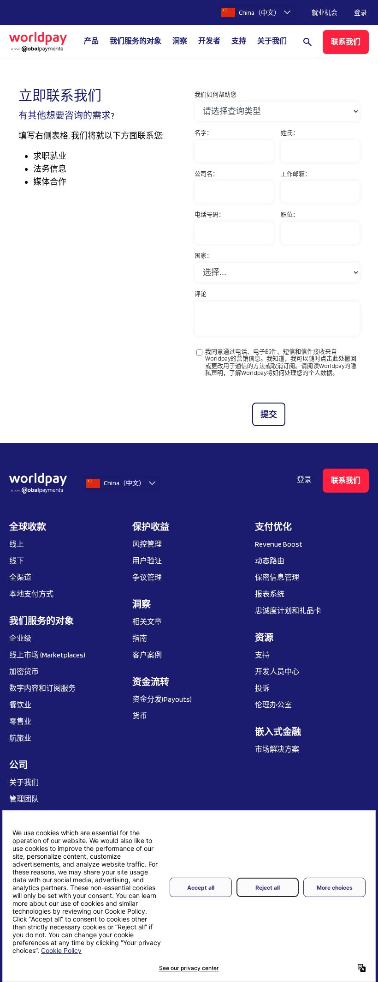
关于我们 (24, 782)
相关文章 (147, 621)
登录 (360, 12)
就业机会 (324, 12)
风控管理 (147, 544)
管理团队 (24, 799)
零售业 (20, 721)
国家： (204, 255)
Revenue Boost (278, 544)
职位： (290, 214)
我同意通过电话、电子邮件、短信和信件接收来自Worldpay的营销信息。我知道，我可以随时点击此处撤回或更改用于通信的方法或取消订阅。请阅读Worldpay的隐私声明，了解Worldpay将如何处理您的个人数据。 (280, 362)
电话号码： (209, 214)
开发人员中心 (277, 671)
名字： (204, 132)
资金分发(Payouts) (162, 699)
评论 (201, 293)
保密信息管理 (277, 577)
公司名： (207, 173)
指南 (139, 638)
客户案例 (147, 655)
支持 (238, 40)
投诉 (262, 688)
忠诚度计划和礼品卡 (288, 610)
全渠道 (20, 577)
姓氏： (290, 132)
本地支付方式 (31, 594)
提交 (268, 414)
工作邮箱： (296, 173)
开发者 (209, 40)
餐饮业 (20, 704)
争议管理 (147, 577)
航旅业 (20, 738)
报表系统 (269, 594)
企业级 (20, 638)
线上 (16, 544)
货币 (139, 715)
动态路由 (269, 560)
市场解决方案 (277, 749)
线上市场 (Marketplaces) (47, 655)
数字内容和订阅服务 (42, 688)
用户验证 (147, 560)
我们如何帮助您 (215, 94)
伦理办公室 (273, 704)
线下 (16, 560)
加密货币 (24, 671)
